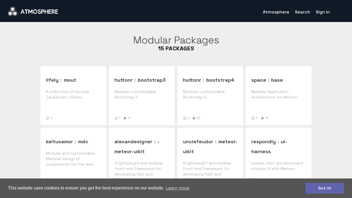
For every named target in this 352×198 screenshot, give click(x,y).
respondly (263, 141)
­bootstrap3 (152, 80)
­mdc (83, 141)
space (258, 80)
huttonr (123, 80)
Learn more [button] (177, 188)
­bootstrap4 (220, 80)
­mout (70, 80)
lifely (52, 80)
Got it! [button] (324, 188)
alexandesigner (133, 141)
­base (277, 80)
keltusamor (59, 141)
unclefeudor (198, 141)
